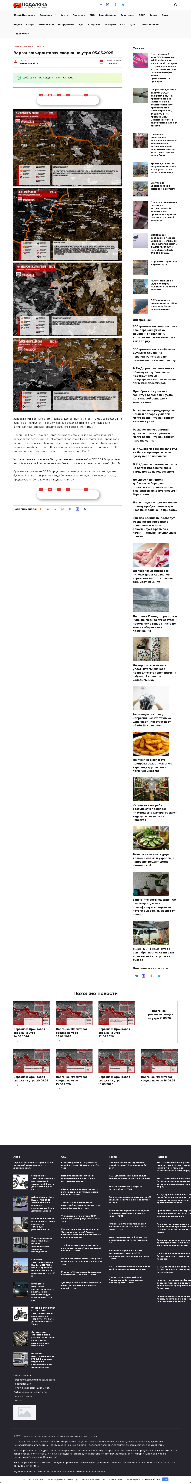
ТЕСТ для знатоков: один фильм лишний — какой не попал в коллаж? (129, 1177)
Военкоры (46, 15)
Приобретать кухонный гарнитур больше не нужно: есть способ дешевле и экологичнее (153, 397)
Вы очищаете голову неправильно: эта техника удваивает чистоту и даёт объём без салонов (152, 720)
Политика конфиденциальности (31, 1387)
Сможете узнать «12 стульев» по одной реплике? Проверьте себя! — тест (81, 1165)
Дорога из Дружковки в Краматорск (164, 263)
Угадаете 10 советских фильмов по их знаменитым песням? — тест (81, 1273)
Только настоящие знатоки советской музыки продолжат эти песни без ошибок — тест (80, 1205)
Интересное (46, 24)
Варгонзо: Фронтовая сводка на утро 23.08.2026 (71, 1032)
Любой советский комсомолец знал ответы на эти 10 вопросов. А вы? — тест (81, 1261)
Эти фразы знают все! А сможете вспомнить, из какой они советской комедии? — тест (81, 1248)
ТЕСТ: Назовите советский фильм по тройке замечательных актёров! (129, 1267)
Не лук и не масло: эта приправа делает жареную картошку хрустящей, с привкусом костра (152, 765)
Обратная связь (22, 1375)
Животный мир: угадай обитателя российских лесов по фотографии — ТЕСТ (129, 1240)
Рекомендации (22, 1383)
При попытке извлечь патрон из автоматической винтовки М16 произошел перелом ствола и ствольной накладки (164, 211)
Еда (81, 24)
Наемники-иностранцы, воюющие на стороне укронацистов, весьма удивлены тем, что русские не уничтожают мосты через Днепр (164, 145)
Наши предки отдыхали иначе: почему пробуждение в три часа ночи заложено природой (155, 506)
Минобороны (107, 15)
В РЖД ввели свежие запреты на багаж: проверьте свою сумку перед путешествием (155, 468)
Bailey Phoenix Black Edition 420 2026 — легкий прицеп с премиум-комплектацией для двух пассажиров (42, 1204)
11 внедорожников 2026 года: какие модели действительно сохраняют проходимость (41, 1245)
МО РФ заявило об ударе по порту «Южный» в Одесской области (164, 285)
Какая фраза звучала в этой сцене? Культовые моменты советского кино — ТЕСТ (129, 1213)
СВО (92, 15)
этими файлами (152, 1479)
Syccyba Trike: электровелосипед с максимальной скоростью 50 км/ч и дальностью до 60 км (43, 1183)
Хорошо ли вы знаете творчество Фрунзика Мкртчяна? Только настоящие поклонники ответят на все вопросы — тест (81, 1233)
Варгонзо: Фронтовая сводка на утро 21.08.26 (159, 1014)
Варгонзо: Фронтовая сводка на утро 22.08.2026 (114, 1032)
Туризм (17, 1400)
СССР (142, 15)
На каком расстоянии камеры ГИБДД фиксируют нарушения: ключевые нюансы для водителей (42, 1360)
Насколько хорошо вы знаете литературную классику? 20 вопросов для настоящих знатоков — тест (129, 1254)
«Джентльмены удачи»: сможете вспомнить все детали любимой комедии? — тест (79, 1192)
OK (165, 1479)
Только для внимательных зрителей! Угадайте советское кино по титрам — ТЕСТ (130, 1200)
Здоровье (94, 24)
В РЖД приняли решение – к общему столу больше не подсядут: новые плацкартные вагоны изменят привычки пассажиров (155, 376)
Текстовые (127, 15)
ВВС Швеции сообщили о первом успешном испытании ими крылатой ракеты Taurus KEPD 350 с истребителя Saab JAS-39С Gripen (164, 244)
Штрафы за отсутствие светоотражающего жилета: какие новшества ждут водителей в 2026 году (42, 1292)
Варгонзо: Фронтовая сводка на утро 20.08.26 (30, 1078)
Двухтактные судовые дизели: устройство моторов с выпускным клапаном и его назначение (43, 1339)
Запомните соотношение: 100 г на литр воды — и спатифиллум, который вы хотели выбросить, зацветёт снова (154, 907)
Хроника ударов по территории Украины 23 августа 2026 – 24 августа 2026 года (163, 168)
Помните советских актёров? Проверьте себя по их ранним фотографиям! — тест (78, 1178)
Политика (79, 15)
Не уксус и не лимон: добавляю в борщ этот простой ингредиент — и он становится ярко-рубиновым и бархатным (155, 487)
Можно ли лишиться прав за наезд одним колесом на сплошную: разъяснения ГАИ (43, 1224)
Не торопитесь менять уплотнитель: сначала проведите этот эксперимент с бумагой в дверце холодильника (154, 673)
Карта (64, 15)
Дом (132, 24)
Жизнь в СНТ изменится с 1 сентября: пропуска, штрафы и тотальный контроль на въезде (154, 954)
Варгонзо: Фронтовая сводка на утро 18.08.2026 (114, 1080)
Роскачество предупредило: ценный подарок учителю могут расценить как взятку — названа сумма (155, 416)
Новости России (22, 1396)
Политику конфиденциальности (67, 1445)
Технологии (21, 33)
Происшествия (149, 24)
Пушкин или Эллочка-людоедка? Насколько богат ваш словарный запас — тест (127, 1226)
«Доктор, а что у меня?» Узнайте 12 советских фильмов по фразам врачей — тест (81, 1285)
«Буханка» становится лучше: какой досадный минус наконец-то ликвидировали (33, 1165)
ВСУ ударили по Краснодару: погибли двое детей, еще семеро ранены (164, 304)
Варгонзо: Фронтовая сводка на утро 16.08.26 (158, 1078)
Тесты (153, 15)
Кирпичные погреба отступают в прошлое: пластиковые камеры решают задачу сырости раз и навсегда (155, 813)
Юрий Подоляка (24, 15)
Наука (18, 24)
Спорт (30, 24)
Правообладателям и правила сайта (34, 1379)
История (110, 24)
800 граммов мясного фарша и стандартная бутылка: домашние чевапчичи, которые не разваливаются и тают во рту (155, 334)
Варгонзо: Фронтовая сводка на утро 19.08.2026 (71, 1080)
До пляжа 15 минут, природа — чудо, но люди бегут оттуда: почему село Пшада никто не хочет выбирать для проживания (155, 623)
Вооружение (66, 24)
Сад (122, 24)
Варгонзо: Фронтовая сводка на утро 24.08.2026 (29, 1032)
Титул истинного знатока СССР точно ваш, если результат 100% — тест (80, 1218)
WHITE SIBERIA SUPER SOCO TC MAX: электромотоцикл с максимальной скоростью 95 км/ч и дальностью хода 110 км (43, 1316)
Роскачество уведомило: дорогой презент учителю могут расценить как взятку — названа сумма (155, 435)
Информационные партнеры (30, 1392)
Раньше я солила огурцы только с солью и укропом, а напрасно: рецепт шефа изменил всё (153, 860)
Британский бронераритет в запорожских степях (163, 186)
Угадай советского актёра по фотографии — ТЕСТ (126, 1187)
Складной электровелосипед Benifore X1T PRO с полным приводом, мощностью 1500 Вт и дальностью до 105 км (43, 1267)
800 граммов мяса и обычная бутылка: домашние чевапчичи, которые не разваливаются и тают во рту (154, 355)
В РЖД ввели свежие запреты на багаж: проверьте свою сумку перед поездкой (155, 452)
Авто (165, 15)
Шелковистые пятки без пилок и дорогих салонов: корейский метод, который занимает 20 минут (153, 576)
